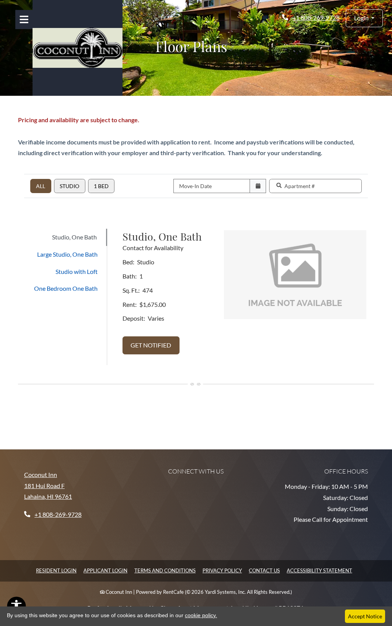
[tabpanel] (244, 297)
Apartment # (299, 186)
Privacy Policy (222, 570)
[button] (364, 18)
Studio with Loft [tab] (77, 271)
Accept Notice (365, 616)
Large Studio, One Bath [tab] (67, 254)
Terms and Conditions (165, 570)
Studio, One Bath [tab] (74, 237)
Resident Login (56, 570)
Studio (69, 186)
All (40, 186)
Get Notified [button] (155, 345)
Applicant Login (105, 570)
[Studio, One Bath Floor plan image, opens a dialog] (295, 274)
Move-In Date (195, 186)
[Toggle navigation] (24, 19)
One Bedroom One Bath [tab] (66, 288)
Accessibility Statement (319, 570)
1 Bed (101, 186)
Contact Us (264, 570)
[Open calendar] (258, 186)
